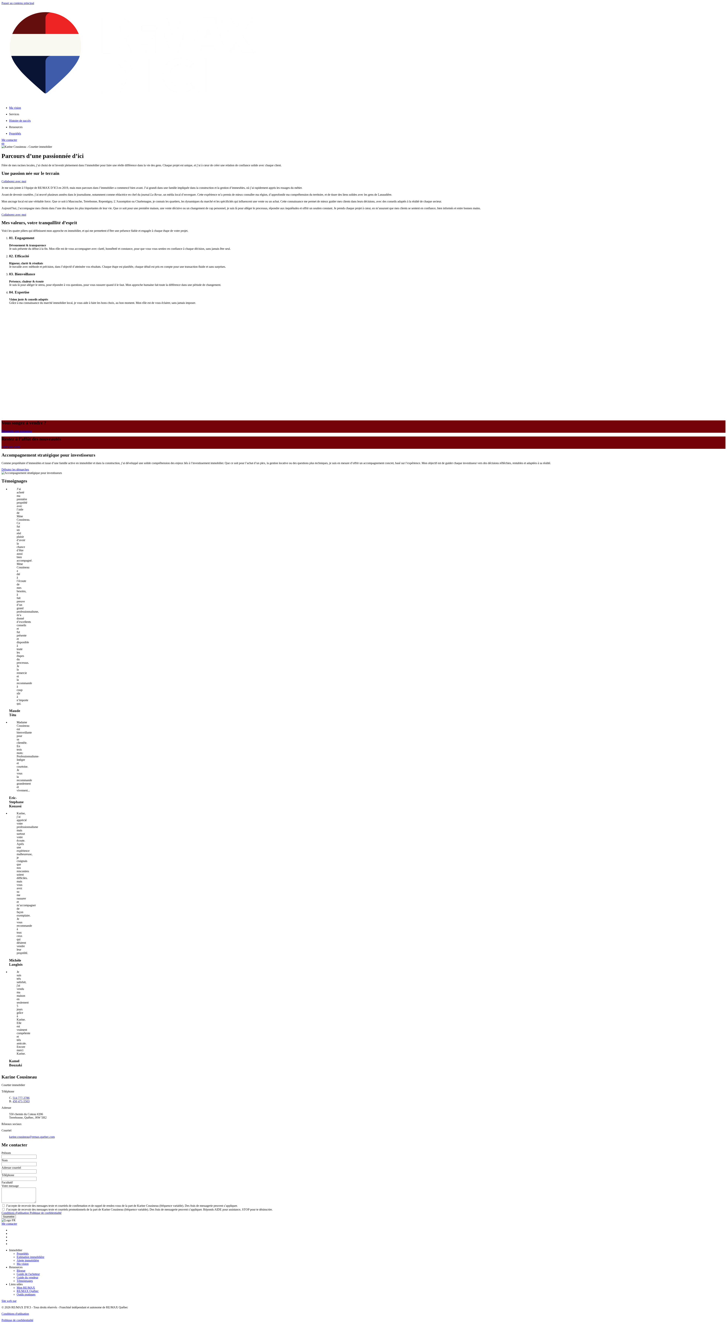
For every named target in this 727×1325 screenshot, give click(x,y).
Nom (5, 1160)
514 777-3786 (21, 1097)
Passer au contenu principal (18, 3)
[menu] (367, 114)
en (3, 143)
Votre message (10, 1185)
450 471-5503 (21, 1101)
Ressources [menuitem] (16, 127)
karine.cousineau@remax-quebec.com (32, 1136)
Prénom (6, 1153)
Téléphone (8, 1175)
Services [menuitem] (14, 114)
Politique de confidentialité (46, 1213)
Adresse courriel (11, 1167)
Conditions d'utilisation (16, 1213)
